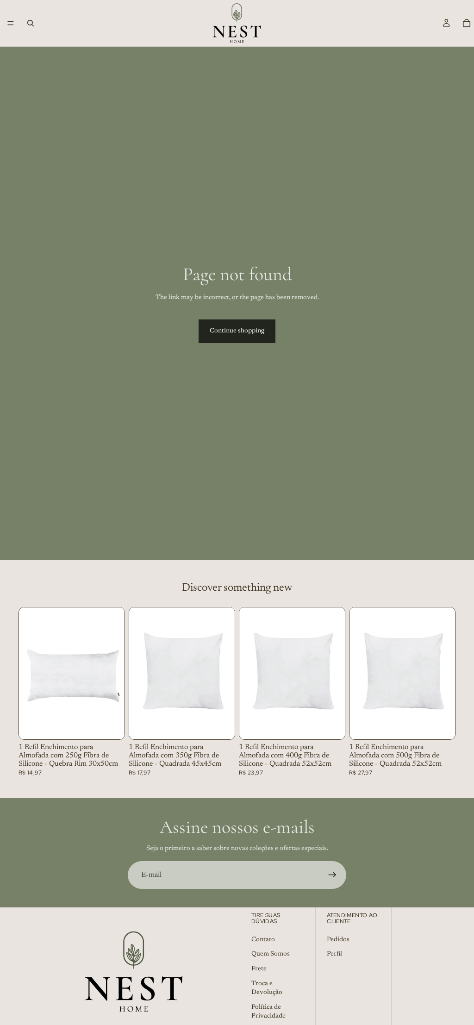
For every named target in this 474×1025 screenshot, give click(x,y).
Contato (263, 940)
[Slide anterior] (29, 673)
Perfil (334, 954)
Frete (259, 969)
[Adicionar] (110, 725)
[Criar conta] (332, 875)
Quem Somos (270, 954)
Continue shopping (237, 331)
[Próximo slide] (114, 673)
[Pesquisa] (30, 23)
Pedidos (338, 940)
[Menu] (10, 23)
